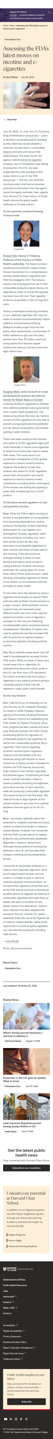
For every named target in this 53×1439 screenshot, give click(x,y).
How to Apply (15, 1240)
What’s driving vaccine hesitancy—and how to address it (23, 1034)
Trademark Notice (11, 1359)
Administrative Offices (14, 1279)
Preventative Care (12, 39)
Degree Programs (16, 1234)
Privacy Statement (12, 1336)
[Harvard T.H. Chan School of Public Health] (18, 1269)
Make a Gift (9, 1307)
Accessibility (9, 1325)
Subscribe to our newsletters (26, 1168)
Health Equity (11, 1131)
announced (32, 135)
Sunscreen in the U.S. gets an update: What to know (24, 1079)
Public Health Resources (15, 1285)
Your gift (13, 15)
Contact (7, 1313)
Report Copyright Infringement (18, 1347)
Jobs (5, 1291)
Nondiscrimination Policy (15, 1342)
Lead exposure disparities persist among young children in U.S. (22, 1125)
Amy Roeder (12, 941)
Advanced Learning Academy (22, 1246)
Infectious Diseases (13, 1041)
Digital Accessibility (12, 1330)
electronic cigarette (31, 159)
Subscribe (26, 1401)
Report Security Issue (13, 1353)
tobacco (7, 151)
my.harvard (8, 1296)
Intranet (7, 1302)
